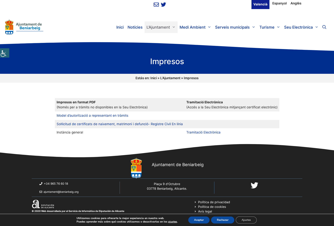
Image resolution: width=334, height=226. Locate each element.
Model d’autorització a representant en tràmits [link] (92, 115)
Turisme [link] (266, 27)
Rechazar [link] (222, 220)
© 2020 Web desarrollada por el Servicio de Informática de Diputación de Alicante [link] (78, 211)
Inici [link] (120, 27)
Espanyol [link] (279, 3)
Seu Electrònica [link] (298, 27)
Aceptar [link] (199, 220)
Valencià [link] (260, 4)
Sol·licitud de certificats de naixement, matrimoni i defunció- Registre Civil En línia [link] (120, 124)
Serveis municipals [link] (232, 27)
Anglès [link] (296, 3)
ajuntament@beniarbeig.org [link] (61, 191)
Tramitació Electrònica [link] (203, 132)
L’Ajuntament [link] (158, 27)
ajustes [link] (172, 221)
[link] (4, 53)
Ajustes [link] (246, 220)
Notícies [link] (135, 27)
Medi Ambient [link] (192, 27)
